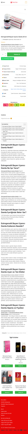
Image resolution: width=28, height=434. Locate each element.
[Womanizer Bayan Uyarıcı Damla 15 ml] (7, 347)
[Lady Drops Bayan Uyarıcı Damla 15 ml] (7, 377)
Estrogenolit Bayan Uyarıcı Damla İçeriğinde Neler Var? (13, 130)
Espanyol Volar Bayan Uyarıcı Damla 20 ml (20, 386)
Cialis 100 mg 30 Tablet (6, 420)
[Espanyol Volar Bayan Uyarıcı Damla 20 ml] (20, 377)
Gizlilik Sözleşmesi (5, 402)
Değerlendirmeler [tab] (6, 118)
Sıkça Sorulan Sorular (6, 413)
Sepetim (3, 406)
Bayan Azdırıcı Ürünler (21, 333)
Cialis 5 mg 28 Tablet (6, 424)
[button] (25, 9)
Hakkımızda (4, 411)
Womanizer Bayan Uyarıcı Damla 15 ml (7, 356)
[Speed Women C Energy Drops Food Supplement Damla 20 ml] (20, 347)
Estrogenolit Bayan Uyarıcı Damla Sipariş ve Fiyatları (13, 140)
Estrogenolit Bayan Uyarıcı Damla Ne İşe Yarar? (14, 128)
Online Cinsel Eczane (10, 427)
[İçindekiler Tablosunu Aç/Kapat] (24, 124)
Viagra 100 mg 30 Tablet (7, 422)
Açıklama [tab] (3, 115)
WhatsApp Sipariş (8, 58)
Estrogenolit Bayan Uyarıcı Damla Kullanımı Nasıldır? (13, 133)
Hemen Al (17, 54)
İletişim (2, 415)
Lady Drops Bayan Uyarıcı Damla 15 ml (7, 386)
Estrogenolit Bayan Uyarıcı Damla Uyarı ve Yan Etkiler (14, 136)
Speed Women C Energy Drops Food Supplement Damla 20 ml (20, 358)
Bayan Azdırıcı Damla (15, 89)
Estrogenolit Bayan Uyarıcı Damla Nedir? (12, 126)
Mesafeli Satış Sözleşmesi (7, 404)
